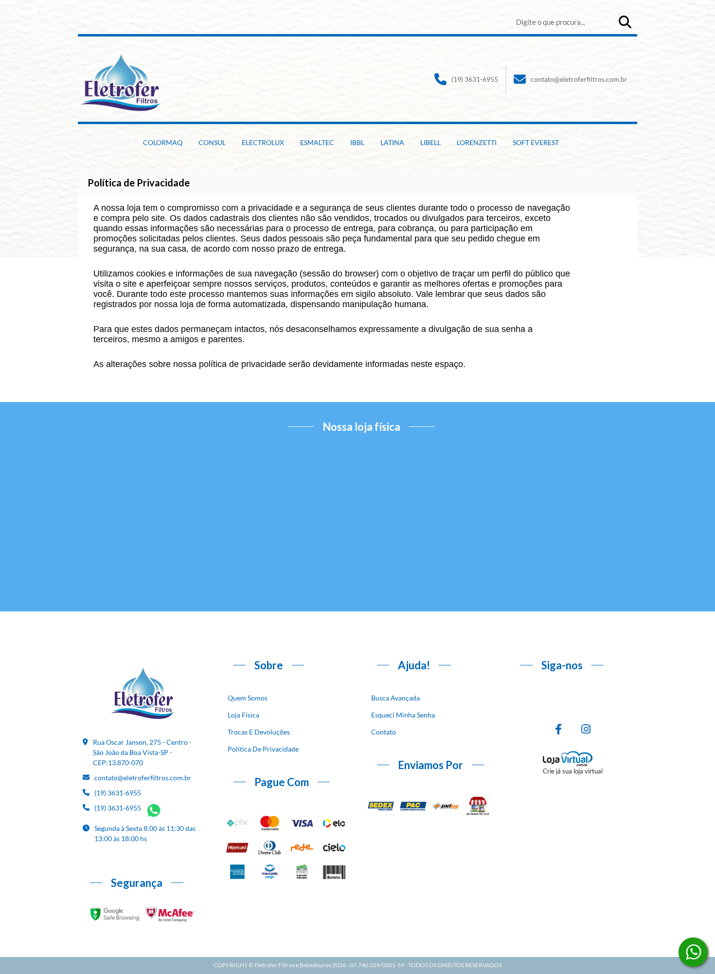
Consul (212, 142)
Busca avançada (395, 698)
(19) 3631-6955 (474, 79)
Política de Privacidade (263, 749)
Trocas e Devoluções (259, 732)
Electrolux (263, 142)
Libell (430, 142)
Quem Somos (248, 698)
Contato (383, 732)
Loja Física (243, 715)
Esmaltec (317, 142)
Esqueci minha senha (403, 715)
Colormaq (162, 142)
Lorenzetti (477, 142)
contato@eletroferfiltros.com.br (579, 79)
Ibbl (357, 142)
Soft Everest (536, 142)
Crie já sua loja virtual (573, 771)
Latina (392, 142)
